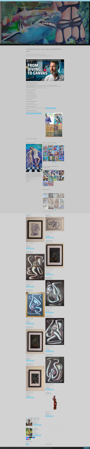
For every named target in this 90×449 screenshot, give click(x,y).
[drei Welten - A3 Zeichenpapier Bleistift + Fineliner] (51, 201)
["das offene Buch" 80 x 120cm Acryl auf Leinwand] (51, 172)
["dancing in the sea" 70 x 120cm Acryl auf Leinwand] (61, 153)
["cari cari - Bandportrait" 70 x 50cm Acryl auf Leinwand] (61, 178)
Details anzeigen (47, 349)
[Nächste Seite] (55, 162)
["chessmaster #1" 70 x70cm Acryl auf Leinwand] (45, 183)
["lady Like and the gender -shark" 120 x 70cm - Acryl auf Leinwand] (51, 148)
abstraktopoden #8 (29, 363)
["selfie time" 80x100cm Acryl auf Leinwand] (45, 158)
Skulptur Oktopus (36, 417)
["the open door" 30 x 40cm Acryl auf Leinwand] (61, 172)
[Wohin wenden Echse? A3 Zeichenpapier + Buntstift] (56, 195)
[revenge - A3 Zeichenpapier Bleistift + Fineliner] (56, 201)
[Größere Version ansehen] (34, 158)
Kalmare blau (28, 214)
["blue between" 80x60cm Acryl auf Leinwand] (61, 158)
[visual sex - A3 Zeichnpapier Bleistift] (51, 195)
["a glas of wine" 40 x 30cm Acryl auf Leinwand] (45, 178)
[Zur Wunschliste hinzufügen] (33, 248)
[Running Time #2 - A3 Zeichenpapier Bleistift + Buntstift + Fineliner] (61, 201)
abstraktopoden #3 (48, 277)
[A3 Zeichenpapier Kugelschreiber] (45, 206)
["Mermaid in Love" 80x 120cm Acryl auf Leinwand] (61, 148)
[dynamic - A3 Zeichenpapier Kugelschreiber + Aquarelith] (51, 206)
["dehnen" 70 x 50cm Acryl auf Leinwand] (56, 172)
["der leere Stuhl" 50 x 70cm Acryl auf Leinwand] (45, 172)
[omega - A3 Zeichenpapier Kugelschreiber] (56, 206)
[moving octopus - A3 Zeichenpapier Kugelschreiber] (45, 201)
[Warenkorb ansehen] (59, 44)
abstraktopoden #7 (48, 354)
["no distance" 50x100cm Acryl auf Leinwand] (56, 158)
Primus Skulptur (48, 392)
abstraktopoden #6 (29, 326)
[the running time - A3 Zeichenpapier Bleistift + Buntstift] (61, 195)
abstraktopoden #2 (48, 240)
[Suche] (58, 44)
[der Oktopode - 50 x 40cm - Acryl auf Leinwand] (45, 148)
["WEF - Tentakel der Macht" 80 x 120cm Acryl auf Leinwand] (45, 153)
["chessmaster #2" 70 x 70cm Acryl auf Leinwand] (51, 183)
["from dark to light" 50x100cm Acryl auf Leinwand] (51, 158)
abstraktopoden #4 (29, 289)
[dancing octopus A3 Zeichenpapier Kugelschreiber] (61, 206)
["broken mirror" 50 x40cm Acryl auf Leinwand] (51, 153)
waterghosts (35, 428)
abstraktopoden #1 (29, 251)
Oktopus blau (47, 214)
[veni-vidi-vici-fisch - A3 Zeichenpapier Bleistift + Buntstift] (45, 195)
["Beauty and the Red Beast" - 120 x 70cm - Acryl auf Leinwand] (56, 148)
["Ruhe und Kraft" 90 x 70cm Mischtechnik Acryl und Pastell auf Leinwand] (51, 178)
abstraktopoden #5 (48, 315)
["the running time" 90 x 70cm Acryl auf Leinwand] (56, 153)
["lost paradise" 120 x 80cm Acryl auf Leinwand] (56, 178)
